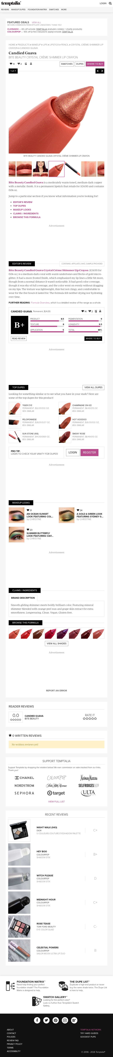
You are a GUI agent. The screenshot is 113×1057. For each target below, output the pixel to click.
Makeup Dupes (18, 9)
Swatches (54, 9)
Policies (11, 1037)
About (10, 1030)
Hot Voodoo (79, 419)
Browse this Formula (26, 217)
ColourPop (14, 31)
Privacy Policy (14, 1044)
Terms (10, 1048)
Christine (35, 519)
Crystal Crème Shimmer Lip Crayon (52, 57)
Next (102, 71)
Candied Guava (22, 52)
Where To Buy (93, 338)
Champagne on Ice (82, 405)
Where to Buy (95, 64)
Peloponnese (29, 419)
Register (89, 452)
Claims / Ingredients (26, 213)
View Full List (56, 801)
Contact (11, 1033)
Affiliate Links (78, 264)
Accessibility (13, 1051)
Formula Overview (40, 302)
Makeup (36, 44)
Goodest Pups (88, 1037)
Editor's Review (22, 202)
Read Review (18, 338)
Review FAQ (13, 1040)
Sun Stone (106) (30, 433)
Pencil (65, 44)
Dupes (79, 64)
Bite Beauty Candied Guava (26, 182)
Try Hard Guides (89, 1033)
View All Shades (56, 643)
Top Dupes (19, 205)
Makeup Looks (22, 209)
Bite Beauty (17, 57)
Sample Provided (94, 264)
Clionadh (13, 29)
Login (103, 3)
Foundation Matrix (37, 9)
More (64, 9)
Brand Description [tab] (23, 597)
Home (12, 44)
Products (24, 44)
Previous (97, 71)
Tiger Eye (27, 405)
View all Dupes (93, 387)
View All (36, 22)
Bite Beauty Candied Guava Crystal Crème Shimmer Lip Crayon (48, 270)
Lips (45, 44)
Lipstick (54, 44)
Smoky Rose (78, 433)
